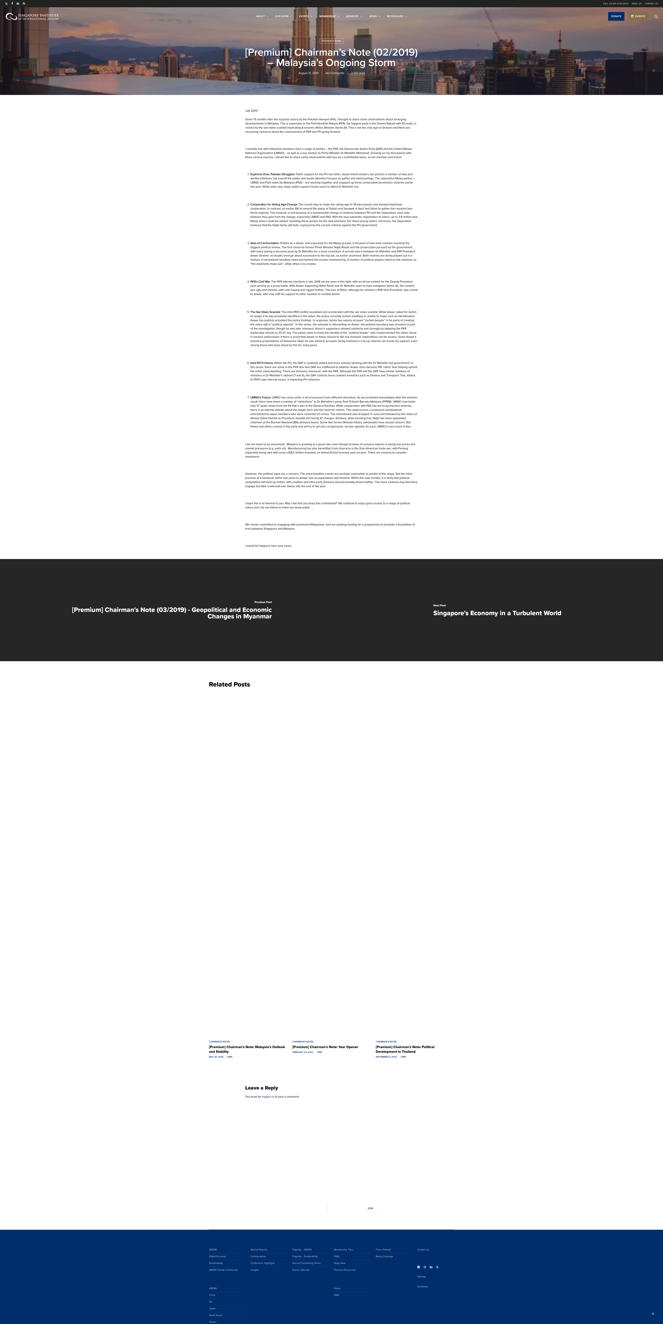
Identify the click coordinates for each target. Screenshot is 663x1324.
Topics (337, 1288)
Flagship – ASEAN (302, 1249)
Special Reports (259, 1249)
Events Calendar (301, 1270)
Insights (255, 1270)
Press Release (383, 1249)
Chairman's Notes (331, 41)
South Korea (215, 1315)
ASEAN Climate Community (223, 1270)
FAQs (337, 1256)
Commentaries (258, 1256)
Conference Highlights (263, 1263)
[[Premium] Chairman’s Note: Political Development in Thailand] (415, 863)
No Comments (335, 73)
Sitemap (421, 1276)
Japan (212, 1308)
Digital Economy (217, 1256)
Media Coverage (384, 1256)
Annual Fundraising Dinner (306, 1263)
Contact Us (423, 1249)
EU (210, 1302)
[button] (616, 16)
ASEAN (213, 1249)
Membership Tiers (343, 1249)
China (212, 1295)
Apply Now (339, 1263)
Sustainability (216, 1263)
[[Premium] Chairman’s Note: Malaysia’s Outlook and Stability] (248, 863)
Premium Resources (344, 1270)
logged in (268, 1097)
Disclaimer (422, 1286)
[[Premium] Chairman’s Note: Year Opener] (331, 863)
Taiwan (212, 1322)
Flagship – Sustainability (305, 1256)
